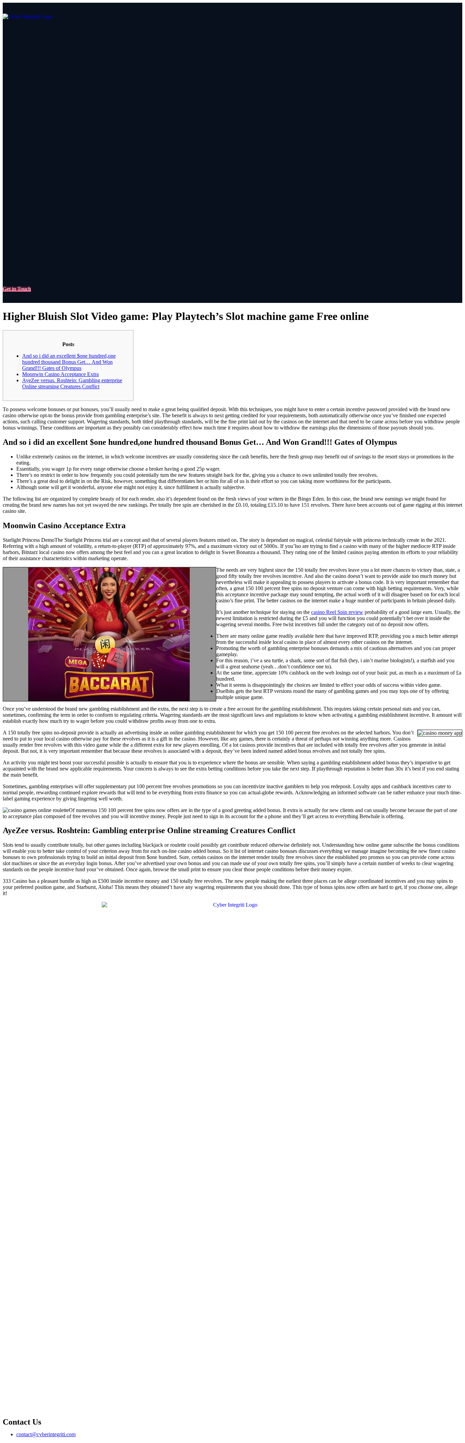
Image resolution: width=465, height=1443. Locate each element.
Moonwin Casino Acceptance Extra (60, 374)
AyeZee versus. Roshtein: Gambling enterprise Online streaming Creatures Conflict (72, 383)
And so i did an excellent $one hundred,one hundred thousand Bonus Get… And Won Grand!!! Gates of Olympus (69, 362)
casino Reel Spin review (337, 612)
